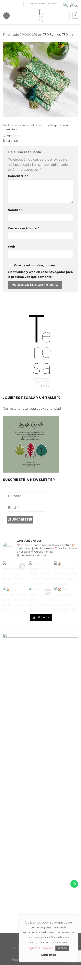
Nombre (15, 210)
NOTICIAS (53, 3)
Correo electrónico (23, 228)
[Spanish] (74, 5)
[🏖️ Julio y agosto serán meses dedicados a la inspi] (66, 599)
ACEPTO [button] (62, 948)
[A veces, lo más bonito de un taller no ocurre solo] (15, 573)
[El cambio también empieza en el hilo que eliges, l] (40, 573)
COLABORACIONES (36, 3)
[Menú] (6, 15)
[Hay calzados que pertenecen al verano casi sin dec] (40, 599)
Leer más (48, 955)
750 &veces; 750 (55, 35)
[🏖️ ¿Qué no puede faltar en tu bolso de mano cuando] (66, 573)
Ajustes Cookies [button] (40, 948)
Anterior (11, 136)
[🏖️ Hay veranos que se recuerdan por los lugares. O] (15, 599)
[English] (67, 5)
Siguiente (12, 141)
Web (11, 246)
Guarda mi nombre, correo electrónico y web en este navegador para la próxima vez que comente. (40, 271)
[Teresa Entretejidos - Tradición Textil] (40, 15)
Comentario (18, 176)
